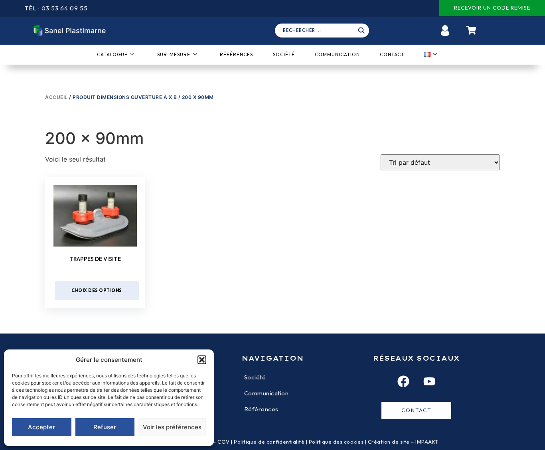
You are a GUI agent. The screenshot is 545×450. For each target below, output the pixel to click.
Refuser (104, 427)
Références (236, 54)
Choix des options (96, 290)
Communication (337, 54)
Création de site (389, 441)
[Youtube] (429, 381)
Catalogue (112, 54)
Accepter (41, 427)
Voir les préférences (172, 427)
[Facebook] (403, 381)
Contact (392, 54)
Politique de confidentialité (269, 441)
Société (284, 54)
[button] (202, 360)
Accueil (56, 97)
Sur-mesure (173, 54)
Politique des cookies (336, 441)
